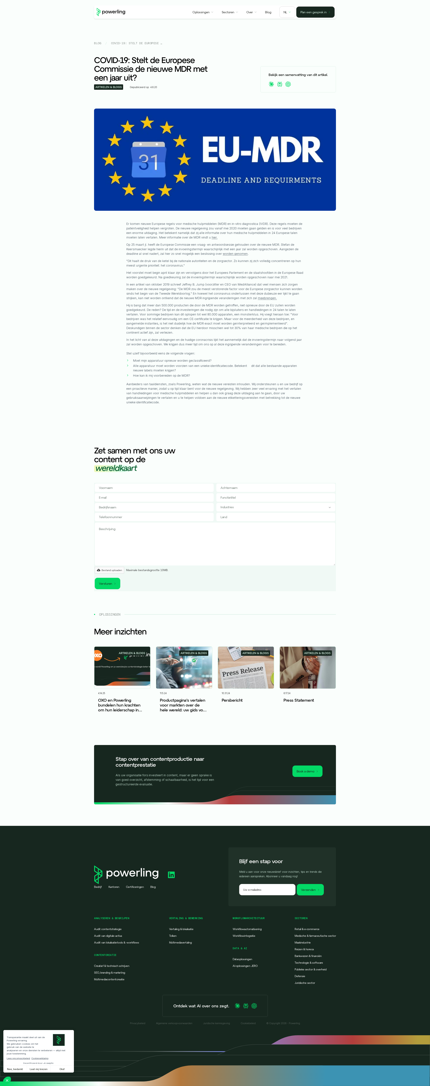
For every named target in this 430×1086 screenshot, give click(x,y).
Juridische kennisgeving (216, 1023)
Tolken (173, 935)
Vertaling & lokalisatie (181, 929)
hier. (215, 237)
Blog (97, 43)
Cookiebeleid (248, 1023)
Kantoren (114, 887)
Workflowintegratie (244, 935)
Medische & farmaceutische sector (315, 935)
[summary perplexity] (279, 84)
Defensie (300, 976)
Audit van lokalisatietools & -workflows (116, 942)
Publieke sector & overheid (310, 969)
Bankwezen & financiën (308, 956)
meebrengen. (267, 298)
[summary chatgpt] (288, 84)
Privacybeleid (137, 1023)
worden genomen (235, 253)
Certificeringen (135, 887)
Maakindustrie (303, 942)
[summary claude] (271, 84)
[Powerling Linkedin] (171, 875)
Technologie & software (309, 962)
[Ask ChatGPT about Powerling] (254, 1006)
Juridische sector (305, 982)
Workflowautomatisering (247, 929)
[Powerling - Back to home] (111, 12)
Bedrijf (98, 887)
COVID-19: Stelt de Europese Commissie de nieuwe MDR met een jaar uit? (137, 43)
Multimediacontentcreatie (109, 979)
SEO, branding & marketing (109, 972)
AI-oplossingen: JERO (245, 965)
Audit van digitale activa (108, 935)
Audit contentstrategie (107, 929)
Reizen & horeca (304, 949)
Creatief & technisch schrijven (111, 965)
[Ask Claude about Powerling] (237, 1006)
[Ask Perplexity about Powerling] (245, 1006)
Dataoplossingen (242, 959)
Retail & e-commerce (307, 929)
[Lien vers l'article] (122, 684)
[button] (203, 12)
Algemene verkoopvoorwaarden (174, 1023)
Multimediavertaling (180, 942)
